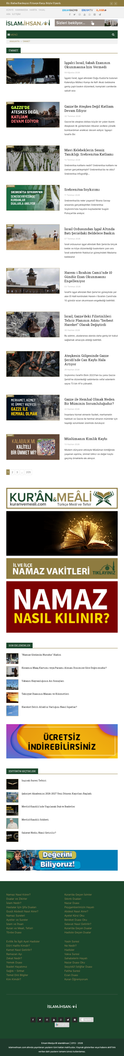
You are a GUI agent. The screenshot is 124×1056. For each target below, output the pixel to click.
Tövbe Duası (13, 932)
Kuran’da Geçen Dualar (78, 928)
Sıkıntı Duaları (72, 898)
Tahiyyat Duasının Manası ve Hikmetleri (45, 693)
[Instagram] (80, 14)
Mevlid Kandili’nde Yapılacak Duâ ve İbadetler (48, 806)
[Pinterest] (95, 14)
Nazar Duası (71, 903)
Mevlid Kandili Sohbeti (35, 819)
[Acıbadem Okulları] (62, 861)
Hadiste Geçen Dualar (77, 932)
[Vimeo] (67, 1019)
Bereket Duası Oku (75, 919)
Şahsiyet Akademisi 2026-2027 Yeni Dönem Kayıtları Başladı (57, 793)
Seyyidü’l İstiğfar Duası (78, 966)
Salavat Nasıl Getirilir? (77, 924)
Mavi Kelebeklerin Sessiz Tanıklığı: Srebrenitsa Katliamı (88, 152)
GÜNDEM (10, 186)
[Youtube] (85, 14)
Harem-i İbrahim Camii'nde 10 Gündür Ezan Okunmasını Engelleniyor (88, 276)
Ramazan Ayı (14, 954)
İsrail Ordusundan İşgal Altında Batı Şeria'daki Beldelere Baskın (89, 231)
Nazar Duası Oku (74, 962)
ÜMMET (26, 41)
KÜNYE (10, 10)
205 (28, 472)
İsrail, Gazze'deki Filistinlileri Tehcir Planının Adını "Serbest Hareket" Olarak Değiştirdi (88, 320)
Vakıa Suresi (71, 954)
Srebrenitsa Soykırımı (82, 189)
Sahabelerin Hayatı (75, 958)
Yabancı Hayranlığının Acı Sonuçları (43, 680)
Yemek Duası (14, 962)
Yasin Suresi (71, 941)
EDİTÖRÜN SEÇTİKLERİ (22, 771)
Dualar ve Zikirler (16, 898)
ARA (8, 14)
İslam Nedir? (13, 903)
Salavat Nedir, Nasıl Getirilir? (39, 832)
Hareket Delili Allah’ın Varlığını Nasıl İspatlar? (49, 706)
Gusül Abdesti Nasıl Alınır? (22, 911)
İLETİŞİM (16, 14)
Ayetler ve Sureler (17, 919)
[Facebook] (70, 14)
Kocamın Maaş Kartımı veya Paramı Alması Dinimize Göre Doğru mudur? (64, 667)
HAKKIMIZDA (21, 10)
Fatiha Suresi (72, 970)
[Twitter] (74, 14)
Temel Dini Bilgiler (17, 975)
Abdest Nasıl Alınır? (76, 911)
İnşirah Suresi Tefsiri (34, 780)
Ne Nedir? (70, 945)
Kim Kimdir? (13, 979)
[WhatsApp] (90, 14)
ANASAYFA (15, 41)
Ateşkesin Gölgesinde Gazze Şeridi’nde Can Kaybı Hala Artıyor (86, 360)
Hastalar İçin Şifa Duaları (21, 907)
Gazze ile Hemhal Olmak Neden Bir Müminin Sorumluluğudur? (89, 401)
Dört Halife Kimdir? (18, 945)
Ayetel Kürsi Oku (74, 915)
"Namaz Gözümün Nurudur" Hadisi (41, 654)
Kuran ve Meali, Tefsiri (19, 928)
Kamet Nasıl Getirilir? (19, 949)
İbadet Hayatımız (16, 966)
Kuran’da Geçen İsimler (78, 894)
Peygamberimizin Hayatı (79, 907)
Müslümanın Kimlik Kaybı (85, 439)
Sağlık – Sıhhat (15, 970)
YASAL (42, 10)
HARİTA (33, 10)
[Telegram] (100, 14)
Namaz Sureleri (15, 915)
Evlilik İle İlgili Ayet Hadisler (23, 941)
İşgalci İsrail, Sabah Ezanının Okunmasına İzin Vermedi (87, 65)
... (22, 472)
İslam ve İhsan (14, 924)
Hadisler (69, 949)
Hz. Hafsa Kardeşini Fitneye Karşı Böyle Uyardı (33, 3)
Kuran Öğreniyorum (76, 979)
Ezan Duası (71, 975)
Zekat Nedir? (14, 958)
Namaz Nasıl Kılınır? (18, 894)
